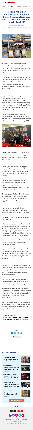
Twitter (20, 417)
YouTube (24, 417)
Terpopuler (11, 6)
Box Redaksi (25, 419)
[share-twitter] (15, 333)
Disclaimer (18, 419)
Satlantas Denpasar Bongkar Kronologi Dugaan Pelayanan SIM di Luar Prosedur (11, 393)
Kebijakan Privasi (9, 419)
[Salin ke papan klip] (21, 333)
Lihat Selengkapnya (16, 400)
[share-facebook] (12, 333)
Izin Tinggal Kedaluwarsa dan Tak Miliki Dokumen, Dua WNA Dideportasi (11, 367)
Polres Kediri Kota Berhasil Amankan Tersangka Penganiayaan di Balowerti (15, 318)
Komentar (17, 337)
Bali (30, 6)
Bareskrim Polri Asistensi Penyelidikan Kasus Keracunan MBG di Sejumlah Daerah (12, 384)
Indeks (19, 6)
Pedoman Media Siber (16, 421)
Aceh (25, 6)
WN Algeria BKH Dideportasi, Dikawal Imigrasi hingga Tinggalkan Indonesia (11, 359)
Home (3, 6)
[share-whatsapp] (18, 333)
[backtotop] (16, 407)
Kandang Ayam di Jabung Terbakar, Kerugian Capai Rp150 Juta (11, 376)
